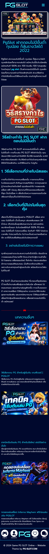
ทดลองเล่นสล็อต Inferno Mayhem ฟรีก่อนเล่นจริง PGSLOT (24, 513)
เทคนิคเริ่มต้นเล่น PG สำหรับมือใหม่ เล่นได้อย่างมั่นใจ (23, 444)
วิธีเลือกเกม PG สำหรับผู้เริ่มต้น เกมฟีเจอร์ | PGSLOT (22, 374)
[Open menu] (43, 5)
